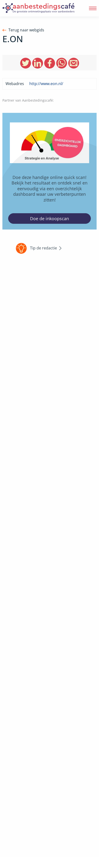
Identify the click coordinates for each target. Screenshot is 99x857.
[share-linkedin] (37, 63)
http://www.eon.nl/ (46, 83)
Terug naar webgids (26, 30)
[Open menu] (93, 8)
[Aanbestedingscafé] (38, 8)
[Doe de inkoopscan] (49, 171)
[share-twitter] (25, 63)
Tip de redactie (43, 248)
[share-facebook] (49, 63)
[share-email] (73, 63)
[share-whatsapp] (61, 63)
